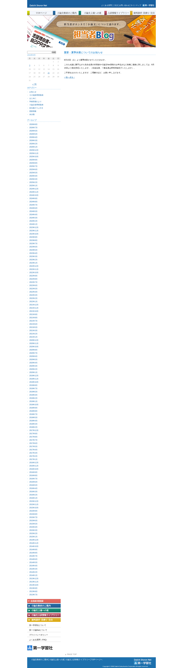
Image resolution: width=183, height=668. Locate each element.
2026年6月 (33, 131)
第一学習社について (37, 625)
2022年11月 (33, 269)
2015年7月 (33, 517)
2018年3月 (33, 424)
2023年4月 (33, 253)
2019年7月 (33, 388)
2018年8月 (33, 411)
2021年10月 (33, 311)
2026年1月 (33, 147)
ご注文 (115, 5)
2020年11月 (33, 343)
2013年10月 (33, 585)
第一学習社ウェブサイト (148, 5)
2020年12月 (33, 340)
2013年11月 (33, 582)
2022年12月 (33, 266)
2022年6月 (33, 285)
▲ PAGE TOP (71, 654)
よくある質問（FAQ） (38, 640)
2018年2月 (33, 427)
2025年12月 (33, 150)
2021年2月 (33, 334)
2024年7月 (33, 205)
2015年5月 (33, 524)
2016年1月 (33, 498)
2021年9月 (33, 314)
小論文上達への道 (56, 659)
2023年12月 (33, 227)
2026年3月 (33, 140)
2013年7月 (33, 595)
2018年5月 (33, 417)
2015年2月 (33, 533)
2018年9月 (33, 408)
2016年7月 (33, 479)
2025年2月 (33, 182)
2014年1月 (33, 575)
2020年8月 (33, 350)
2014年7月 (33, 556)
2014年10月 (33, 546)
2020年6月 (33, 356)
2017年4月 (33, 450)
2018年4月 (33, 421)
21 (49, 73)
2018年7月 (33, 414)
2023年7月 (33, 244)
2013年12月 (33, 579)
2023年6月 (33, 247)
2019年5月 (33, 392)
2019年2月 (33, 398)
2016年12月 (33, 463)
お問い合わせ (124, 5)
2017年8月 (33, 437)
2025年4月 (33, 176)
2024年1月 (33, 224)
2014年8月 (33, 553)
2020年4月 (33, 363)
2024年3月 (33, 218)
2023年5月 (33, 250)
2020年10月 (33, 347)
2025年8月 (33, 163)
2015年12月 (33, 501)
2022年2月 (33, 298)
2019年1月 (33, 401)
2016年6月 (33, 482)
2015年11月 (33, 504)
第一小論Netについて (38, 630)
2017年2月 (33, 456)
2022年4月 (33, 292)
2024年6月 (33, 208)
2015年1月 (33, 537)
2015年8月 (33, 514)
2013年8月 (33, 591)
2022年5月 (33, 289)
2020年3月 (33, 366)
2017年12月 (33, 430)
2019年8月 (33, 385)
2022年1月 (33, 302)
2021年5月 (33, 327)
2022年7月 (33, 282)
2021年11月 (33, 308)
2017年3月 (33, 453)
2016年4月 (33, 488)
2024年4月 (33, 215)
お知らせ (32, 92)
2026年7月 (33, 128)
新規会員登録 (44, 601)
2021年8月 (33, 318)
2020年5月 (33, 359)
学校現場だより (35, 102)
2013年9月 (33, 588)
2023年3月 (33, 256)
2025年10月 (33, 157)
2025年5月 (33, 173)
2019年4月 (33, 395)
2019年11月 (33, 379)
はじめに (32, 98)
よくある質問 (106, 5)
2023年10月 (33, 234)
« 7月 (34, 84)
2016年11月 (33, 466)
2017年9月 (33, 434)
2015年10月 (33, 508)
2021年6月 (33, 324)
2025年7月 (33, 166)
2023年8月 (33, 240)
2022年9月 (33, 276)
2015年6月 (33, 521)
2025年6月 (33, 169)
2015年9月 (33, 511)
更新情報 (32, 111)
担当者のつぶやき (36, 108)
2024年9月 (33, 198)
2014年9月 (33, 550)
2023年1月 (33, 263)
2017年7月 (33, 440)
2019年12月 (33, 376)
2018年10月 (33, 405)
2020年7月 (33, 353)
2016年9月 (33, 472)
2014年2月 (33, 572)
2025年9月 (33, 160)
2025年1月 (33, 186)
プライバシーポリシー (38, 635)
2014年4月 (33, 566)
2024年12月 (33, 189)
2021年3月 (33, 331)
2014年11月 (33, 543)
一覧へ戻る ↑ (69, 77)
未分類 (32, 114)
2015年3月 (33, 530)
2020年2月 (33, 369)
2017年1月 (33, 459)
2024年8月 (33, 202)
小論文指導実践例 (36, 105)
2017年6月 (33, 443)
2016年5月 (33, 485)
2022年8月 (33, 279)
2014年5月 (33, 562)
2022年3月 (33, 295)
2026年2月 (33, 144)
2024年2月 (33, 221)
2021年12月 (33, 305)
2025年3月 (33, 179)
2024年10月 (33, 195)
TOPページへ (96, 659)
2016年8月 (33, 475)
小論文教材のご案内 (39, 659)
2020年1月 (33, 372)
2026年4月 (33, 137)
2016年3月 (33, 492)
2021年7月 (33, 321)
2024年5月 (33, 211)
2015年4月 (33, 527)
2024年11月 (33, 192)
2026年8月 (33, 124)
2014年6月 (33, 559)
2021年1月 (33, 337)
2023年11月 (33, 231)
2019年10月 (33, 382)
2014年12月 (33, 540)
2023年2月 (33, 260)
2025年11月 (33, 153)
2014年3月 (33, 569)
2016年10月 (33, 469)
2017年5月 (33, 446)
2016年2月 (33, 495)
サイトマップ (136, 5)
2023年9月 (33, 237)
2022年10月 (33, 273)
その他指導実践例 (36, 95)
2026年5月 (33, 134)
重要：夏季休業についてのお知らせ (83, 52)
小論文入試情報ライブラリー (78, 659)
